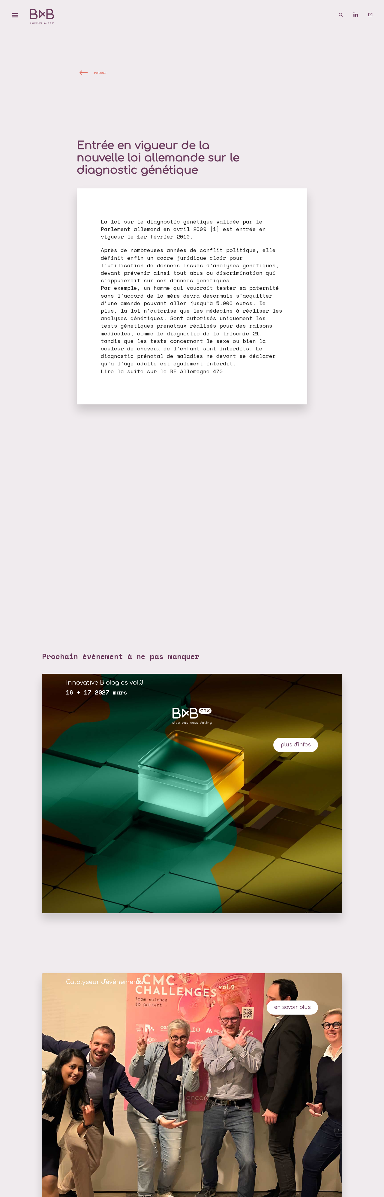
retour (100, 72)
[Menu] (15, 15)
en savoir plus (292, 1007)
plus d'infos (296, 745)
